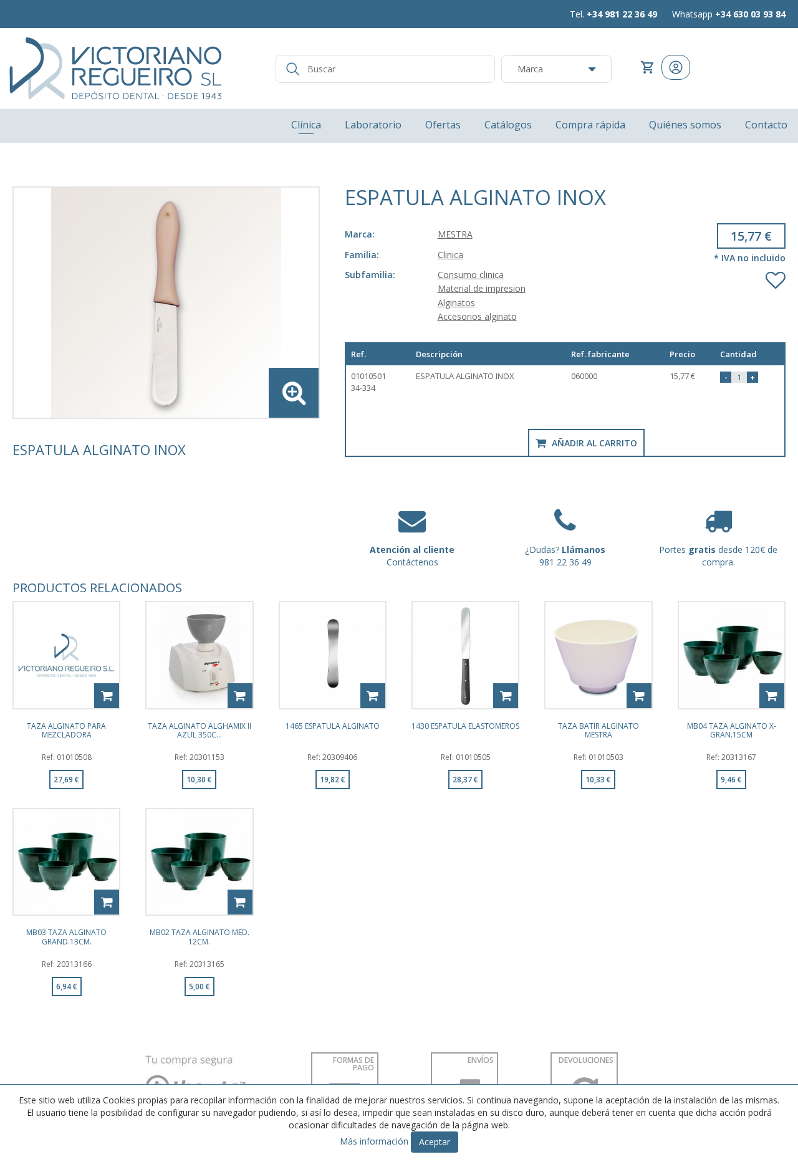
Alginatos (456, 303)
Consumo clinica (471, 275)
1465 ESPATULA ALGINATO (333, 726)
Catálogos (508, 125)
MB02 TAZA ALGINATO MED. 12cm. (199, 936)
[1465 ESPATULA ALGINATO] (333, 655)
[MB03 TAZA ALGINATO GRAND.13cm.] (66, 862)
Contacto (766, 125)
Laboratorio (373, 125)
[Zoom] (166, 302)
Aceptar (434, 1142)
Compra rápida (590, 125)
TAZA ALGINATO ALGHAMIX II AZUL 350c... (199, 730)
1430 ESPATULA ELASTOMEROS (465, 726)
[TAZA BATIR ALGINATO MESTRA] (598, 655)
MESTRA (455, 234)
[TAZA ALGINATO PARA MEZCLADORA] (66, 655)
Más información (374, 1141)
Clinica (450, 255)
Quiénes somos (685, 125)
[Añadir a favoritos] (776, 277)
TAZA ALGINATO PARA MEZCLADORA (66, 730)
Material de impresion (482, 288)
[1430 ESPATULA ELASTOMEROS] (465, 655)
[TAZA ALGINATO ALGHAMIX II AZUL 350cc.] (199, 655)
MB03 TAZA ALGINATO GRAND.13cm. (66, 936)
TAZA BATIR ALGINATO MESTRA (598, 730)
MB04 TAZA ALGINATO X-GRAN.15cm (731, 730)
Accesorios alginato (477, 316)
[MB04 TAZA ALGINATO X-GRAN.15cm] (732, 655)
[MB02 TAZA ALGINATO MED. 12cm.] (199, 862)
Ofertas (443, 125)
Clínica (306, 125)
